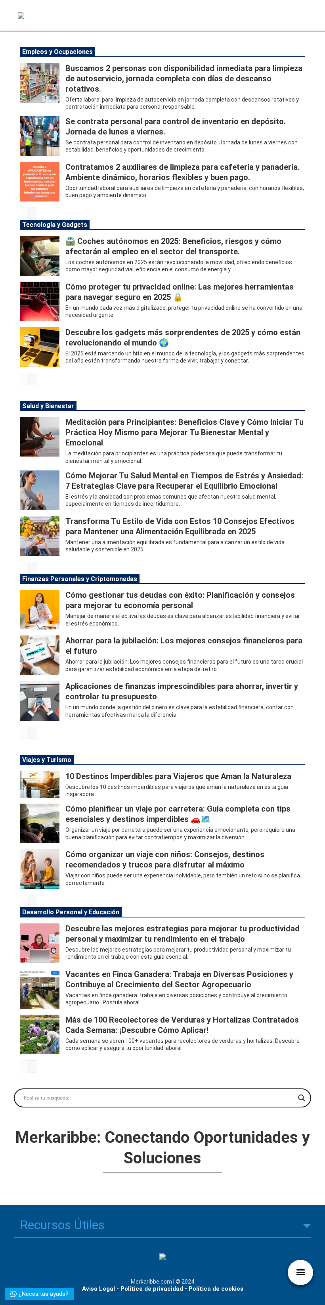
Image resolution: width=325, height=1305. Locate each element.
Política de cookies (216, 1288)
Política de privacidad (151, 1288)
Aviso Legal (98, 1288)
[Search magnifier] (301, 1097)
